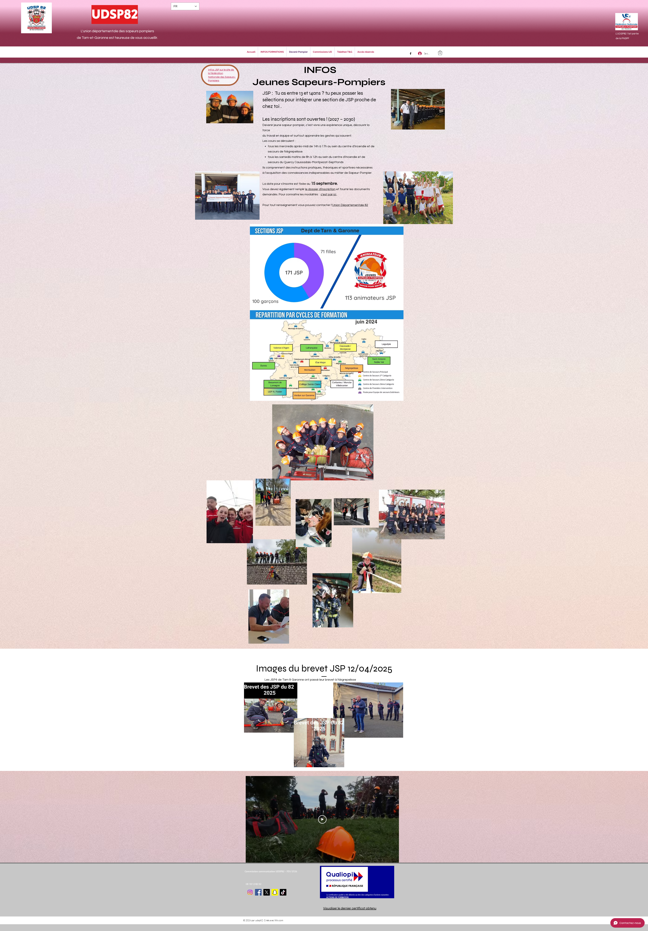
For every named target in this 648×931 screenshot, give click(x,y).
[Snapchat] (275, 892)
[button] (440, 52)
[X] (266, 892)
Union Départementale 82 (350, 205)
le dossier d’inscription (320, 189)
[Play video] (322, 819)
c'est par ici (329, 194)
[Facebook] (410, 53)
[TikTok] (283, 892)
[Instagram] (250, 892)
